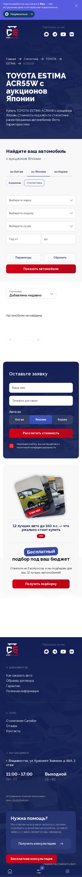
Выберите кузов (20, 226)
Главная (11, 59)
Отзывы (11, 726)
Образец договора (20, 680)
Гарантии (13, 686)
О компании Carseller (21, 721)
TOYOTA (51, 59)
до (46, 239)
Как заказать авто (19, 675)
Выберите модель (21, 213)
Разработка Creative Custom (59, 864)
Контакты (13, 731)
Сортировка (15, 291)
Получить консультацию (37, 843)
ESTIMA (10, 63)
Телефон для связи (25, 400)
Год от (13, 239)
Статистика (31, 59)
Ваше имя (18, 387)
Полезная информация (22, 691)
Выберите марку (20, 200)
